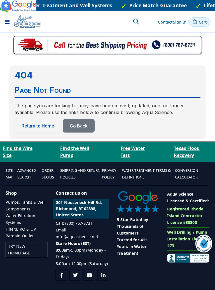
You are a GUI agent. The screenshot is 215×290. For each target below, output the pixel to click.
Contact (165, 22)
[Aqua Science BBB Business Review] (188, 257)
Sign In (179, 22)
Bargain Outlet (20, 235)
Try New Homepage (19, 249)
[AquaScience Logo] (27, 22)
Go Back (79, 126)
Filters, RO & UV (21, 229)
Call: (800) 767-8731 (74, 223)
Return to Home (38, 126)
